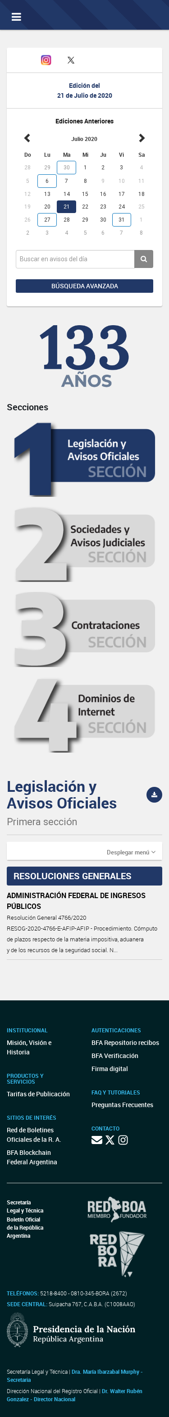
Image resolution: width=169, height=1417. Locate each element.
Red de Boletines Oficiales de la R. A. (34, 1135)
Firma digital (109, 1068)
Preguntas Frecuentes (122, 1104)
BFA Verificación (114, 1055)
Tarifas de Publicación (38, 1094)
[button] (131, 851)
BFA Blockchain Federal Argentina (32, 1157)
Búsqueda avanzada (84, 286)
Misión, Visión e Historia (29, 1047)
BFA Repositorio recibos (125, 1042)
